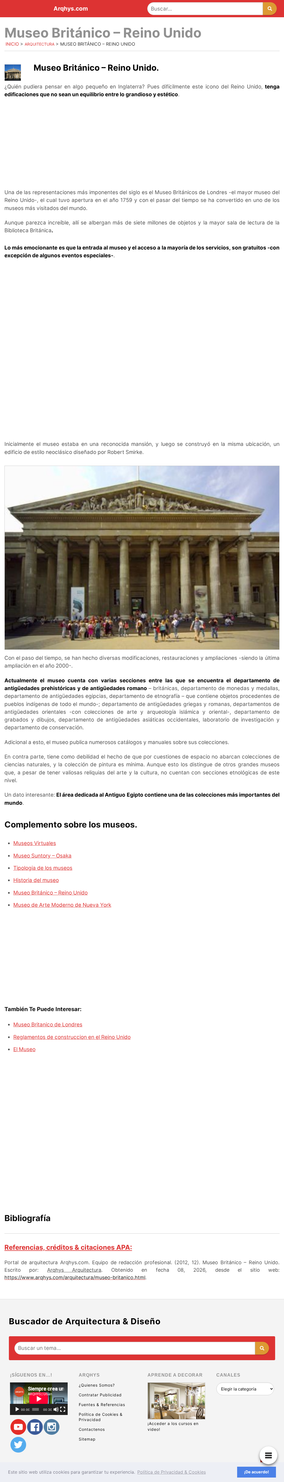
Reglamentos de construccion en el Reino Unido (72, 1037)
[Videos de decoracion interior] (18, 1427)
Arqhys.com (71, 9)
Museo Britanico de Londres (47, 1024)
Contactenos (92, 1429)
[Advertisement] (142, 144)
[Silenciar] (56, 1409)
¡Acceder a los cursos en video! (173, 1426)
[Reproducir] (17, 1409)
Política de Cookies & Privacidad (101, 1417)
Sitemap (87, 1439)
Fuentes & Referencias (102, 1404)
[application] (39, 1398)
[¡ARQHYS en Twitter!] (18, 1445)
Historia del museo (36, 880)
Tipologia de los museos (42, 868)
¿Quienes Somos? (97, 1385)
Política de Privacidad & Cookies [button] (171, 1472)
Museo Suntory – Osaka (42, 856)
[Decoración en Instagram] (51, 1427)
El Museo (24, 1049)
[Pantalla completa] (62, 1409)
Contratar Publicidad (100, 1394)
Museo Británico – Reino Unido (50, 893)
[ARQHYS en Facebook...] (35, 1427)
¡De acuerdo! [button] (256, 1471)
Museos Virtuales (34, 843)
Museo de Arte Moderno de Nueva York (62, 905)
